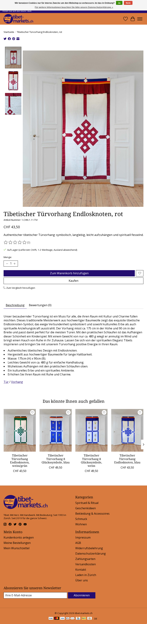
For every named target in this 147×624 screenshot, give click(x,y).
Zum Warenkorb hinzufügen (69, 273)
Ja (119, 3)
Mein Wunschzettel (16, 548)
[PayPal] (84, 618)
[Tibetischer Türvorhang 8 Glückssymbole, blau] (55, 430)
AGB (78, 543)
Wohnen (81, 524)
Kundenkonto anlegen (19, 537)
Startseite (9, 32)
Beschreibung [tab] (15, 305)
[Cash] (89, 618)
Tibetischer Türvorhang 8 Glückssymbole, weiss (91, 460)
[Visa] (62, 618)
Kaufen (73, 281)
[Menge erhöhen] (14, 263)
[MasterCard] (56, 618)
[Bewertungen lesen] (15, 242)
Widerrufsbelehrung (89, 548)
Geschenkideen (85, 508)
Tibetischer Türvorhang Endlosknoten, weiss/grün (19, 460)
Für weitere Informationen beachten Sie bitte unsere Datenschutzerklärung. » (74, 7)
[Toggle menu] (139, 18)
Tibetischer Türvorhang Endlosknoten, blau (127, 458)
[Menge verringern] (7, 263)
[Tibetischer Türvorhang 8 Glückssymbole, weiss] (91, 430)
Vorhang (17, 382)
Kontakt (80, 570)
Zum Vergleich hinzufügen (20, 287)
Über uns (81, 580)
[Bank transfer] (51, 618)
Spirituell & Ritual (86, 503)
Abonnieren (82, 595)
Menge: (8, 257)
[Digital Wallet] (70, 618)
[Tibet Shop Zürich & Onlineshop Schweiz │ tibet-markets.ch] (18, 19)
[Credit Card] (78, 618)
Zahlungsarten (85, 559)
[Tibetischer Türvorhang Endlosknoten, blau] (127, 430)
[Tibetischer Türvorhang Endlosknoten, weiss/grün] (20, 430)
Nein (128, 3)
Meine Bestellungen (17, 543)
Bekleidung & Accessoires (92, 514)
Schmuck (81, 519)
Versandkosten (85, 564)
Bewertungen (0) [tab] (40, 305)
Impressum (83, 537)
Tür (6, 382)
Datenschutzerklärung (90, 553)
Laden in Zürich (85, 575)
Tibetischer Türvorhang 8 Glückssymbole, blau (56, 458)
